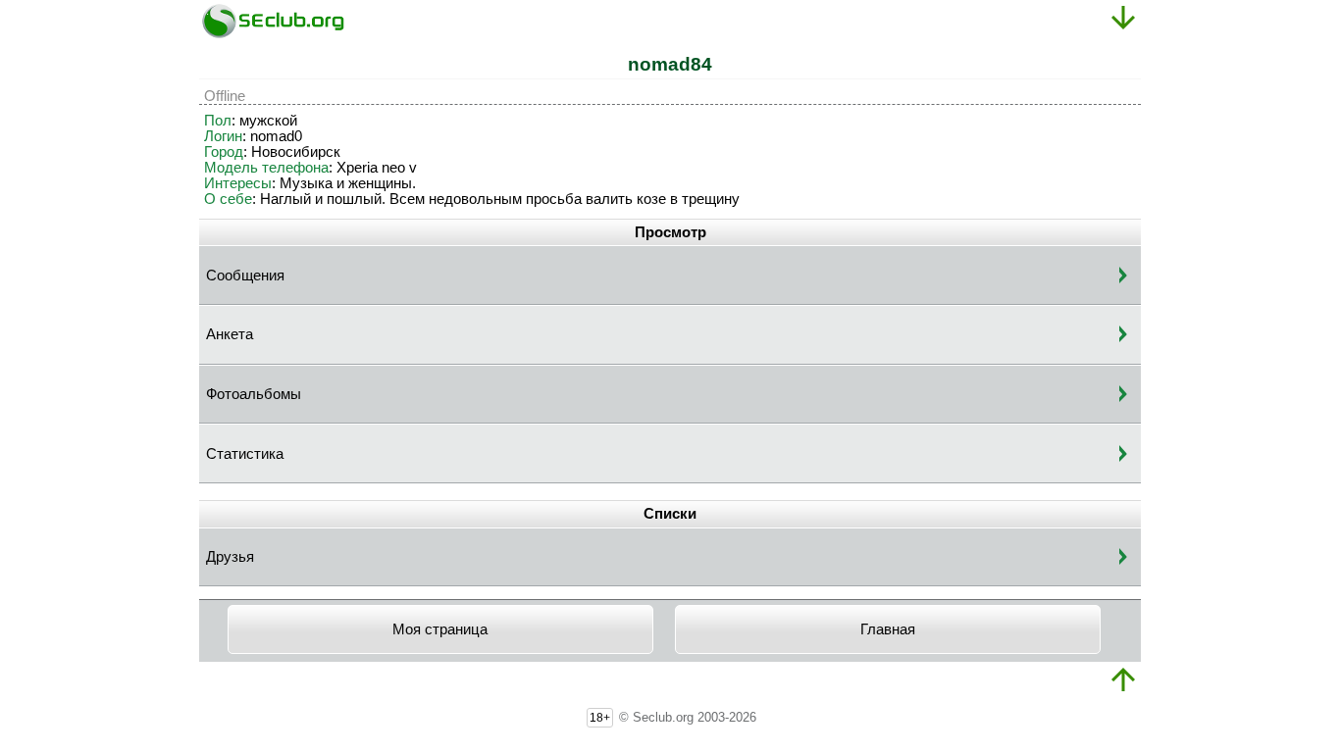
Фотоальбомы (253, 394)
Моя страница (440, 629)
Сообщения (245, 275)
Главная (887, 629)
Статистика (244, 454)
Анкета (229, 334)
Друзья (230, 557)
